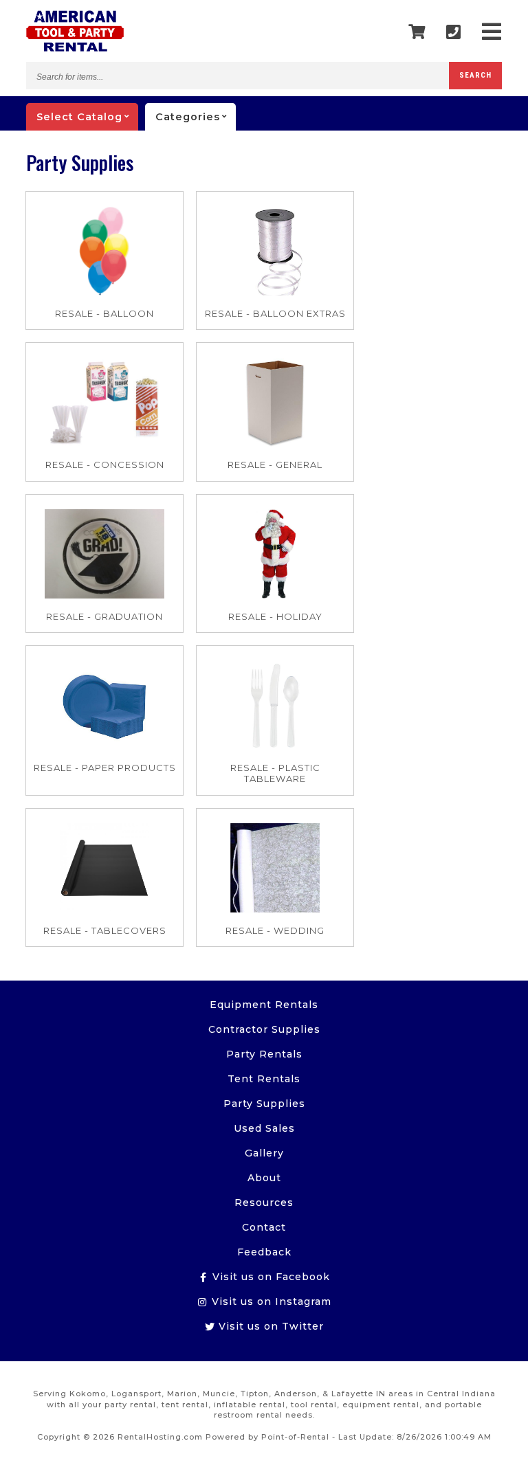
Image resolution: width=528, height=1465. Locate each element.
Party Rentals (264, 1054)
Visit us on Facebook (269, 1277)
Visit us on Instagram (269, 1301)
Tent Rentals (264, 1079)
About (264, 1178)
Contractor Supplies (264, 1029)
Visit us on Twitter (269, 1326)
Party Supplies (264, 1103)
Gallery (264, 1153)
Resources (264, 1202)
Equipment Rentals (264, 1004)
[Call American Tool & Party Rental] (453, 32)
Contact (264, 1227)
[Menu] (492, 32)
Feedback (264, 1252)
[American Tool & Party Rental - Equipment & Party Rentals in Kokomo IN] (75, 48)
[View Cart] (417, 32)
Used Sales (264, 1128)
